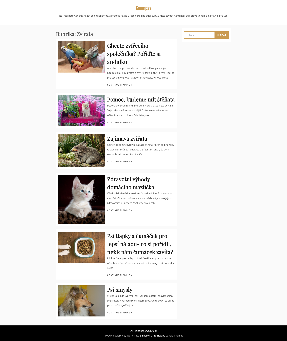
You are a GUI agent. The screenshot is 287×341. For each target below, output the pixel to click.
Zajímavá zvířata (127, 138)
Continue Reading (119, 85)
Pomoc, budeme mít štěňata (141, 99)
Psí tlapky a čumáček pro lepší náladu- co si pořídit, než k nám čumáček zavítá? (140, 243)
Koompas (143, 7)
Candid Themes (174, 335)
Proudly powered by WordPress (121, 335)
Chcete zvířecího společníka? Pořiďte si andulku (134, 53)
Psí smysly (119, 289)
